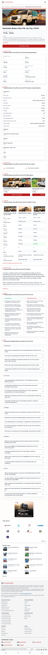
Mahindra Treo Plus (5, 607)
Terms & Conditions (28, 629)
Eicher (25, 607)
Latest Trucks (27, 614)
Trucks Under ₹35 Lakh (6, 623)
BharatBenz (26, 610)
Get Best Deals (25, 46)
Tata (25, 603)
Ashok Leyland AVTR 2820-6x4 (7, 610)
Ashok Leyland (27, 605)
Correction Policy (28, 631)
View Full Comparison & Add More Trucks (12, 263)
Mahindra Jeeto (4, 601)
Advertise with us (28, 633)
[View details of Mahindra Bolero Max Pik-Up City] (17, 182)
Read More (5, 42)
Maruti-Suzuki (27, 608)
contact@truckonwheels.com (9, 596)
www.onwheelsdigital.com (26, 593)
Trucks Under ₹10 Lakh (6, 616)
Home (2, 6)
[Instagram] (46, 649)
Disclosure (3, 635)
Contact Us (3, 629)
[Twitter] (39, 649)
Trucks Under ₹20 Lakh (6, 620)
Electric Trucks (27, 616)
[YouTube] (43, 649)
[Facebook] (37, 649)
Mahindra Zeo (4, 605)
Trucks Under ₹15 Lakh (5, 618)
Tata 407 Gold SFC (5, 608)
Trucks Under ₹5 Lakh (5, 614)
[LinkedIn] (41, 649)
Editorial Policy (4, 633)
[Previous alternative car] (4, 187)
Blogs (25, 618)
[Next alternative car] (44, 187)
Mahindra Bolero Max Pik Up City (17, 6)
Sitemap (3, 631)
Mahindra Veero (4, 603)
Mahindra (7, 6)
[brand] (8, 525)
